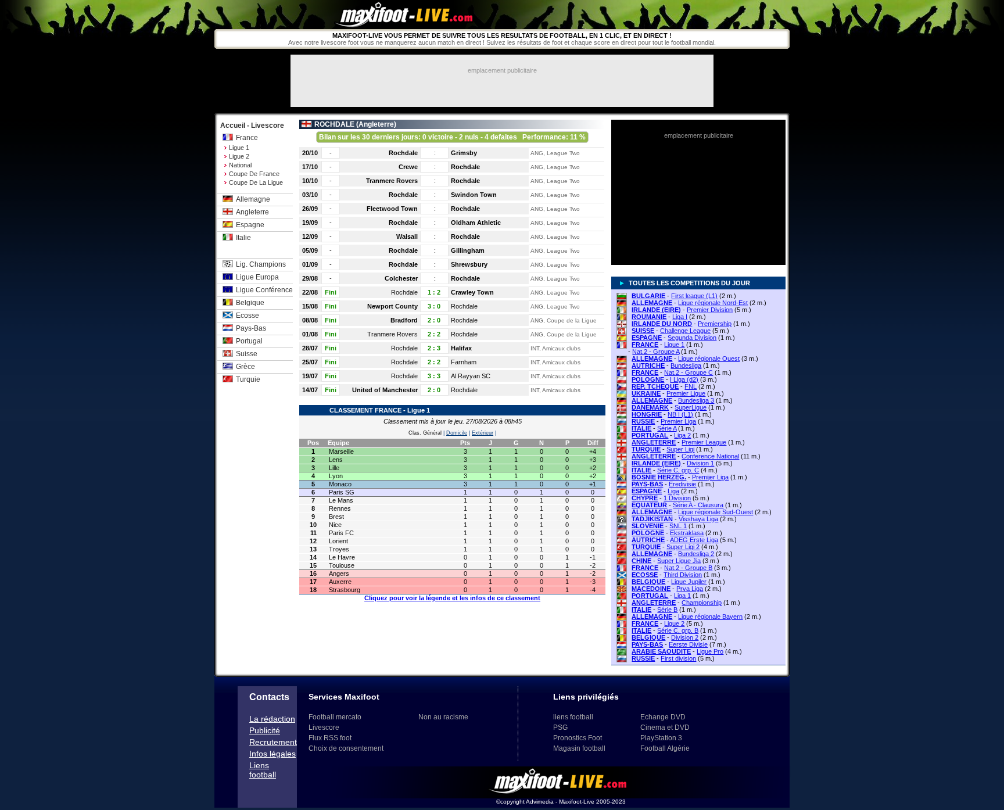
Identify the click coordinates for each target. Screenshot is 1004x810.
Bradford (404, 320)
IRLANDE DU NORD (662, 323)
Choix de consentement (346, 748)
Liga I (679, 316)
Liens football (262, 770)
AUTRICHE (648, 365)
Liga (673, 491)
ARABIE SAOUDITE (661, 651)
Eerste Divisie (688, 644)
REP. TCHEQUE (655, 386)
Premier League (704, 442)
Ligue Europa (257, 277)
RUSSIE (643, 421)
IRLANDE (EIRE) (656, 309)
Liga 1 (682, 595)
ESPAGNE (647, 337)
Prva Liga (689, 588)
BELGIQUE (648, 581)
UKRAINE (646, 393)
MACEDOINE (651, 588)
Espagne (250, 225)
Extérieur (482, 433)
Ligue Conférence (264, 290)
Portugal (249, 341)
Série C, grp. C (678, 470)
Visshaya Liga (698, 518)
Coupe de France (254, 173)
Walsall (407, 236)
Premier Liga (678, 421)
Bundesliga (685, 365)
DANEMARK (650, 407)
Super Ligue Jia (679, 560)
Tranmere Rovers (392, 180)
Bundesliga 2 (696, 553)
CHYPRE (645, 497)
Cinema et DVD (665, 727)
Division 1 (700, 463)
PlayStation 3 (661, 738)
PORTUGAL (650, 435)
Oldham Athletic (476, 222)
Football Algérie (665, 748)
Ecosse (247, 315)
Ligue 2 (239, 156)
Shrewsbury (469, 264)
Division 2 (684, 637)
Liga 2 (682, 435)
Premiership (715, 323)
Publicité (264, 730)
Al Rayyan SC (470, 375)
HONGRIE (647, 414)
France (247, 138)
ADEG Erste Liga (694, 539)
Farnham (463, 362)
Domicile (456, 433)
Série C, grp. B (677, 630)
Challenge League (685, 330)
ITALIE (641, 428)
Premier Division (710, 309)
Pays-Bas (251, 328)
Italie (243, 238)
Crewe (408, 166)
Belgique (250, 303)
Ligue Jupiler (689, 581)
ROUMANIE (649, 316)
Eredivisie (682, 484)
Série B (667, 609)
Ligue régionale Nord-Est (713, 302)
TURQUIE (646, 449)
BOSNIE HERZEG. (659, 477)
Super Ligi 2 (683, 546)
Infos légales (272, 753)
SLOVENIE (648, 525)
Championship (702, 602)
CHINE (641, 560)
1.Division (677, 497)
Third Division (683, 574)
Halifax (461, 348)
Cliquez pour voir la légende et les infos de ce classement (452, 597)
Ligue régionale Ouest (709, 358)
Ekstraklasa (687, 532)
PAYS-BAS (647, 484)
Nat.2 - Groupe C (688, 372)
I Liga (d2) (684, 379)
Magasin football (579, 748)
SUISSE (643, 330)
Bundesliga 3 (696, 400)
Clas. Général (425, 433)
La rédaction (272, 718)
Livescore (324, 727)
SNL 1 (678, 525)
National (240, 165)
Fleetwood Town (392, 208)
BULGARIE (648, 295)
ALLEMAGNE (652, 302)
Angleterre (252, 212)
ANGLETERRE (654, 442)
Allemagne (253, 199)
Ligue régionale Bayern (710, 616)
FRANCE (645, 344)
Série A (666, 428)
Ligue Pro (710, 651)
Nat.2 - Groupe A (655, 351)
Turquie (248, 379)
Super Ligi (680, 449)
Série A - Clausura (698, 504)
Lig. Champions (261, 264)
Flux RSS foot (330, 738)
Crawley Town (472, 292)
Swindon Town (474, 194)
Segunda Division (692, 337)
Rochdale (403, 152)
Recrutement (273, 742)
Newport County (392, 306)
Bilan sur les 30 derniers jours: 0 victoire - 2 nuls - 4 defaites (452, 137)
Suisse (246, 354)
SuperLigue (691, 407)
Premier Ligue (685, 393)
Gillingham (468, 250)
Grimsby (464, 152)
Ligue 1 (239, 147)
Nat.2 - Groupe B (688, 567)
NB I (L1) (680, 414)
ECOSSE (645, 574)
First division (678, 658)
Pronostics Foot (577, 738)
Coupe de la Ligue (256, 182)
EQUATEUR (649, 504)
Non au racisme (443, 717)
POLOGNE (648, 379)
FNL (690, 386)
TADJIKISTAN (652, 518)
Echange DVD (663, 717)
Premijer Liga (710, 477)
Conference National (710, 456)
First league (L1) (694, 295)
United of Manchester (385, 389)
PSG (560, 727)
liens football (573, 717)
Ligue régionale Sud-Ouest (715, 511)
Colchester (401, 278)
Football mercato (335, 717)
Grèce (245, 367)
